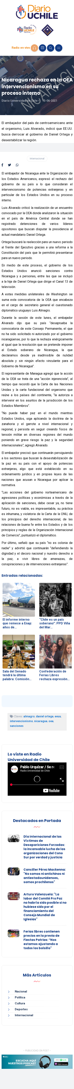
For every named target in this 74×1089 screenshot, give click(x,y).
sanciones (16, 725)
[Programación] (42, 48)
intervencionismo (21, 721)
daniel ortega (44, 716)
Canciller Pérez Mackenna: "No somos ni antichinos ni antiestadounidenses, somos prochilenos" (44, 875)
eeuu (58, 716)
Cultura (20, 1003)
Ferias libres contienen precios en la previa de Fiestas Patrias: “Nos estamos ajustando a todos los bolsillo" (41, 939)
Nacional (21, 991)
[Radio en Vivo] (34, 48)
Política (20, 997)
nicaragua (40, 721)
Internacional (37, 158)
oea (51, 721)
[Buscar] (50, 48)
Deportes (21, 1009)
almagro (29, 716)
